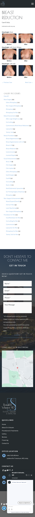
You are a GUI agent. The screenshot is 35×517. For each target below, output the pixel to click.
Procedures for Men (9, 215)
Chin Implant (10, 168)
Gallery (4, 434)
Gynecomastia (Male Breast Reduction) (17, 125)
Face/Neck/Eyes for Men (13, 218)
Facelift (8, 178)
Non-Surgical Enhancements (12, 198)
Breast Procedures (9, 135)
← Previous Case (7, 82)
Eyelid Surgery (10, 175)
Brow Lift (8, 161)
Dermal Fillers (10, 205)
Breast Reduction (11, 148)
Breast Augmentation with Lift (15, 142)
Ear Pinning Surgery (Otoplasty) (15, 192)
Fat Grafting (9, 122)
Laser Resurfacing (11, 208)
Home (4, 424)
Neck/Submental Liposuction (14, 188)
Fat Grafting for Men (12, 221)
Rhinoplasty (9, 109)
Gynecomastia (10, 152)
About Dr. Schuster (8, 427)
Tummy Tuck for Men (12, 234)
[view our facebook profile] (3, 470)
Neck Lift (8, 185)
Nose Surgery (8, 99)
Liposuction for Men (12, 228)
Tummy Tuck (9, 132)
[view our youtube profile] (7, 470)
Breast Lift (9, 145)
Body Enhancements (10, 116)
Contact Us (5, 443)
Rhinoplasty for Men (12, 112)
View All (6, 96)
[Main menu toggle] (32, 3)
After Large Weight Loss (13, 119)
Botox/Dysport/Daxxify (13, 201)
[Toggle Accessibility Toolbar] (4, 508)
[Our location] (33, 504)
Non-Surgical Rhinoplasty (13, 106)
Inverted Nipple (10, 155)
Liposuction (9, 129)
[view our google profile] (5, 470)
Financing (5, 440)
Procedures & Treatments (10, 430)
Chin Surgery (9, 165)
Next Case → (29, 82)
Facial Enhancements (10, 158)
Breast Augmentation (12, 138)
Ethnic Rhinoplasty (11, 102)
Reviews (4, 437)
